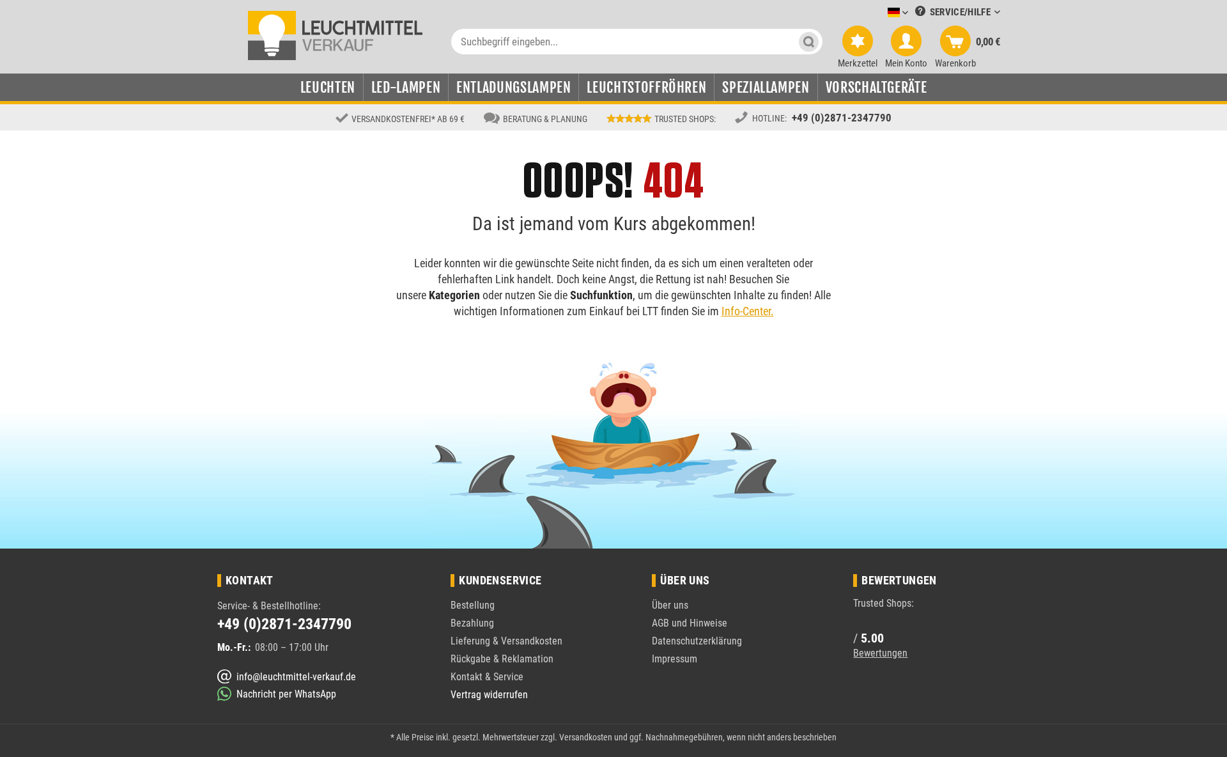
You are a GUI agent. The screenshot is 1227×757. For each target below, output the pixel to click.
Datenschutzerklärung (697, 641)
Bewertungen (880, 653)
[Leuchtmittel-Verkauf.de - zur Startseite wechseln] (335, 34)
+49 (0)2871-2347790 (841, 117)
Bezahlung (472, 623)
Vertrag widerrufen (489, 695)
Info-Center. (748, 311)
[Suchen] (808, 41)
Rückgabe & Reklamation (502, 659)
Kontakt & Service (487, 677)
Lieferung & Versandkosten (506, 641)
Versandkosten (585, 737)
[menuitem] (879, 13)
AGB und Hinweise (689, 623)
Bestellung (473, 605)
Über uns (670, 605)
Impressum (674, 659)
